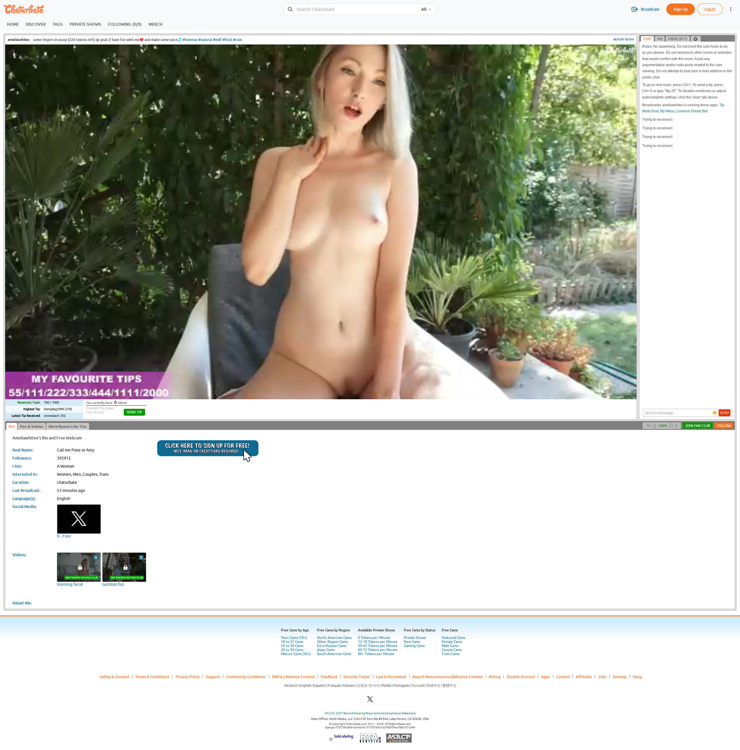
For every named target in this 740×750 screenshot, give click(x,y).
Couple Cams (452, 650)
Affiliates (584, 676)
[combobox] (350, 9)
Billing (495, 676)
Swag (637, 676)
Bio (12, 426)
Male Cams (450, 646)
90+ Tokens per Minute (376, 654)
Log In (709, 9)
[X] (370, 701)
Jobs (602, 676)
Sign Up (681, 9)
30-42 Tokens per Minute (377, 646)
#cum (237, 40)
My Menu (667, 111)
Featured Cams (453, 638)
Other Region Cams (332, 642)
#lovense (190, 40)
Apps (545, 676)
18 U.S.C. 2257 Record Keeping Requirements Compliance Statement (370, 713)
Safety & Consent (114, 676)
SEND (724, 413)
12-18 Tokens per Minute (377, 642)
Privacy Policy (187, 676)
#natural (205, 40)
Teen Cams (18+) (294, 638)
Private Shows (415, 638)
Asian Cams (325, 650)
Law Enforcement (391, 676)
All (423, 9)
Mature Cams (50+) (296, 654)
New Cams (412, 642)
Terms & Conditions (152, 676)
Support (213, 676)
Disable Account (521, 676)
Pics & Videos (31, 426)
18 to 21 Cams (292, 642)
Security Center (356, 676)
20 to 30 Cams (292, 646)
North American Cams (334, 638)
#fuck (227, 40)
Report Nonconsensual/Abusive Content (447, 676)
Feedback (329, 676)
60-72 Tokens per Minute (377, 650)
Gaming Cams (414, 646)
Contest (563, 676)
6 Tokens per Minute (374, 638)
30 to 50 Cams (292, 650)
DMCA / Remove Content (293, 676)
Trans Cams (450, 654)
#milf (217, 40)
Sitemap (620, 676)
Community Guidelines (246, 676)
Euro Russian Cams (331, 646)
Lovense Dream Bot (692, 111)
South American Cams (334, 654)
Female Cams (452, 642)
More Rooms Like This (68, 426)
